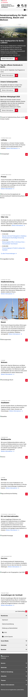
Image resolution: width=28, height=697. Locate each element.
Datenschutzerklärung (8, 624)
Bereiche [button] (3, 649)
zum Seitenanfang (20, 611)
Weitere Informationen (7, 58)
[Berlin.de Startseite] (5, 657)
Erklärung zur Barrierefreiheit (9, 628)
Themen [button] (3, 680)
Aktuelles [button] (3, 676)
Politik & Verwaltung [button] (7, 672)
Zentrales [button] (3, 645)
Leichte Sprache (8, 636)
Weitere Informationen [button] (7, 684)
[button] (25, 10)
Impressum (5, 619)
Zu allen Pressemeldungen (8, 253)
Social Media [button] (4, 641)
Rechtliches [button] (4, 615)
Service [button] (3, 663)
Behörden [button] (4, 667)
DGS (5, 632)
